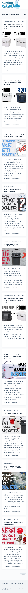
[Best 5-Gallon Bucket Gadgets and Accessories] (14, 535)
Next (22, 574)
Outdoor (18, 241)
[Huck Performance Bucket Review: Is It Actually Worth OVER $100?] (14, 370)
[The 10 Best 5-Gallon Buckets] (14, 425)
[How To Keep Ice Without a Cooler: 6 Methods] (14, 203)
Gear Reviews (11, 351)
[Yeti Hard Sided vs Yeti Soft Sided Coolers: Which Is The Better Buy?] (14, 96)
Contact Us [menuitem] (14, 583)
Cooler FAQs (7, 131)
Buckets (6, 241)
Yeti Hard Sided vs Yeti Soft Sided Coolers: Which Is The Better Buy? (12, 82)
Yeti (23, 21)
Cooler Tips (6, 186)
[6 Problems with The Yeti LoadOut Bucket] (14, 257)
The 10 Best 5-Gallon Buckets (13, 413)
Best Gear (6, 410)
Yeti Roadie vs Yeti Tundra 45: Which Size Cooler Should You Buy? (13, 26)
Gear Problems (12, 241)
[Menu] (25, 4)
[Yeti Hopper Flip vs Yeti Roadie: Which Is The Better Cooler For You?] (14, 313)
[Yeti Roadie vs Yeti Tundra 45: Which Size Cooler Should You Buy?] (14, 39)
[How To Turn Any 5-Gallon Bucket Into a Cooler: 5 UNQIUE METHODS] (14, 481)
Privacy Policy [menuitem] (5, 583)
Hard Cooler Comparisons (14, 21)
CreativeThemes (6, 589)
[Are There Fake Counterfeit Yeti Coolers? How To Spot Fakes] (14, 148)
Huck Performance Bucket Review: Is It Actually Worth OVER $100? (12, 356)
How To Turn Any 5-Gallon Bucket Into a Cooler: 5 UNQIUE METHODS (13, 468)
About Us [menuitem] (20, 583)
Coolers (6, 21)
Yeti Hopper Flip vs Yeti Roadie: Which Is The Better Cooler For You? (13, 300)
